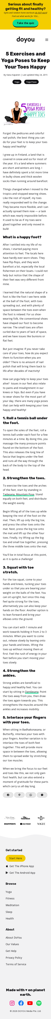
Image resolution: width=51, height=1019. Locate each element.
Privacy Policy (14, 957)
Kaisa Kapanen (13, 74)
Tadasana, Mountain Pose (18, 494)
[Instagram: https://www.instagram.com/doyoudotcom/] (12, 1003)
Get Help (11, 951)
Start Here (15, 858)
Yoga (17, 82)
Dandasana (32, 691)
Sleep (9, 912)
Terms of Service (16, 964)
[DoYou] (25, 39)
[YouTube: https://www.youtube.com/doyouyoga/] (30, 1003)
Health (10, 918)
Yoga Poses (31, 82)
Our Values (12, 944)
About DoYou (14, 937)
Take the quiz (25, 23)
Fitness (10, 898)
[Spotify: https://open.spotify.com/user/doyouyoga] (39, 1003)
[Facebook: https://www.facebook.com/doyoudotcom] (21, 1003)
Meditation (12, 905)
